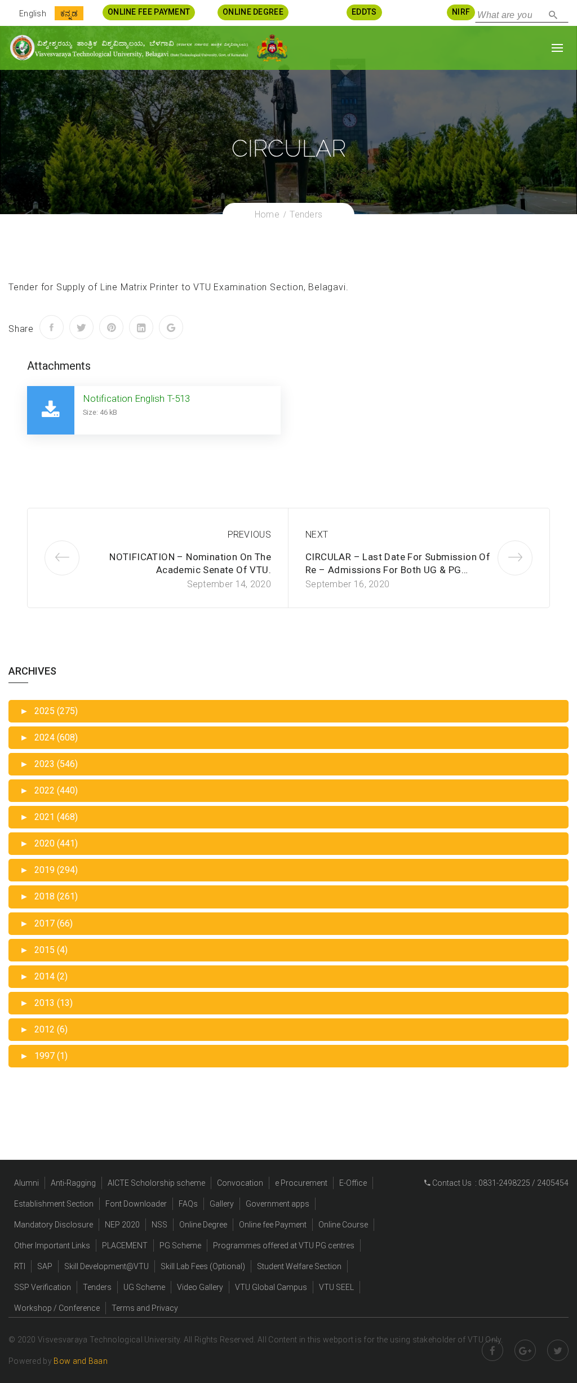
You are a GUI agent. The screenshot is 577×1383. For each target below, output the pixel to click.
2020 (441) (49, 843)
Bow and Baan (81, 1361)
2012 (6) (44, 1029)
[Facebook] (51, 327)
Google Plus (525, 1350)
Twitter (558, 1350)
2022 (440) (49, 790)
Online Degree (203, 1224)
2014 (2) (44, 976)
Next (316, 534)
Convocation (240, 1182)
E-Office (353, 1182)
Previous (249, 534)
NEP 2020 (122, 1224)
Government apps (277, 1203)
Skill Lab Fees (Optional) (203, 1266)
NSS (159, 1224)
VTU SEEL (336, 1287)
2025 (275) (49, 711)
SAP (44, 1266)
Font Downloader (136, 1203)
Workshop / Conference (57, 1308)
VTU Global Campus (271, 1287)
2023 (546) (49, 764)
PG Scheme (180, 1245)
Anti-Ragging (73, 1182)
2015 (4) (44, 950)
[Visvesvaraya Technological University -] (128, 47)
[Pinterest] (111, 327)
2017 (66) (46, 923)
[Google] (171, 327)
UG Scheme (144, 1287)
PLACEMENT (125, 1245)
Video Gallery (200, 1287)
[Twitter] (81, 327)
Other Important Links (52, 1245)
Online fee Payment (273, 1224)
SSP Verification (42, 1287)
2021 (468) (49, 817)
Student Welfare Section (299, 1266)
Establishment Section (54, 1203)
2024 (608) (49, 737)
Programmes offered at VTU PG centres (283, 1245)
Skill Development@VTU (106, 1266)
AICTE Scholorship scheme (156, 1182)
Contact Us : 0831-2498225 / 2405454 (499, 1182)
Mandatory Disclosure (53, 1224)
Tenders (97, 1287)
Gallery (222, 1203)
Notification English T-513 (136, 398)
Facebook (492, 1350)
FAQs (188, 1203)
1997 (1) (44, 1055)
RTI (19, 1266)
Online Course (343, 1224)
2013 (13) (46, 1003)
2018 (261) (49, 896)
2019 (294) (49, 870)
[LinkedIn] (141, 327)
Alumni (26, 1182)
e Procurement (301, 1182)
